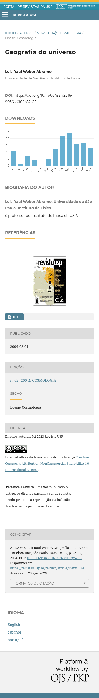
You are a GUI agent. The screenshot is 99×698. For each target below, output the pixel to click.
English (14, 624)
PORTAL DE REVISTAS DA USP (28, 7)
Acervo (26, 33)
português (16, 639)
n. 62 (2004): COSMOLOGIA (59, 33)
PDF (16, 317)
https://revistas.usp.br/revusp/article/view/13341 (48, 568)
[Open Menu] (5, 15)
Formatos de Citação (34, 583)
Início (10, 33)
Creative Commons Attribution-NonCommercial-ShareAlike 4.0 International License (47, 463)
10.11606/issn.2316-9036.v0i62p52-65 (54, 558)
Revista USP (25, 15)
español (14, 632)
